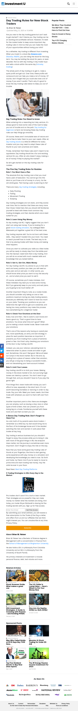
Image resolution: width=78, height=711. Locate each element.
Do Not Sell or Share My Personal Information (24, 705)
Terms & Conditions (62, 705)
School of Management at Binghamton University (28, 543)
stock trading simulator (20, 228)
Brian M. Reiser (15, 28)
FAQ (47, 705)
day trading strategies (28, 187)
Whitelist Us (53, 703)
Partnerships (31, 703)
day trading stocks (13, 142)
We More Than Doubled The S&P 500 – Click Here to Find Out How (61, 27)
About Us (11, 703)
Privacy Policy (11, 523)
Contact (20, 703)
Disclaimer (42, 703)
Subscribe (27, 528)
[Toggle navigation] (73, 4)
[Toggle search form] (68, 3)
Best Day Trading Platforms (26, 469)
